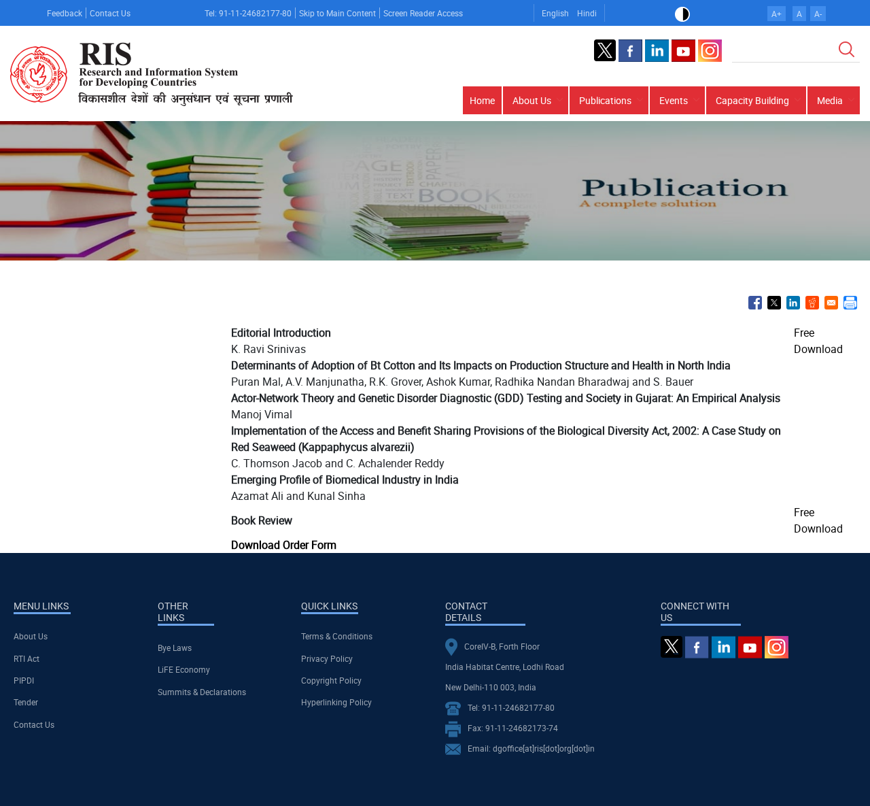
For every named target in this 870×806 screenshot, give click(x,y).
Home (482, 100)
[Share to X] (774, 302)
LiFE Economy (184, 669)
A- (818, 13)
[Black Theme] (682, 12)
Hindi (587, 12)
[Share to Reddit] (812, 302)
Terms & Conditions (336, 636)
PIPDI (24, 680)
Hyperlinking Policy (336, 701)
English (555, 12)
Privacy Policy (327, 658)
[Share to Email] (831, 302)
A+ (776, 13)
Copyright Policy (331, 680)
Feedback (64, 12)
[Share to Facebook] (755, 302)
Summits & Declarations (202, 691)
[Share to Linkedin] (793, 302)
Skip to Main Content (337, 12)
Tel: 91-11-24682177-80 (248, 12)
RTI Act (26, 658)
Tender (26, 701)
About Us (31, 636)
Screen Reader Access (423, 12)
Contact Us (110, 12)
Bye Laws (175, 647)
